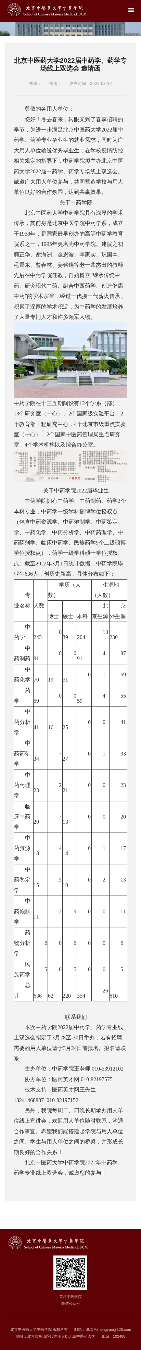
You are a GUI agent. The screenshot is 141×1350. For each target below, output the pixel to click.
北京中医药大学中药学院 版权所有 (39, 1329)
